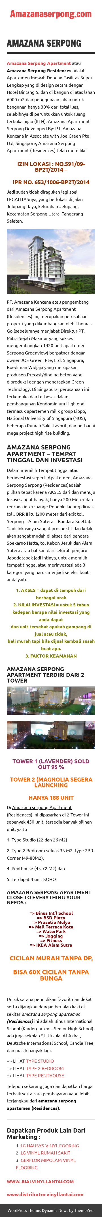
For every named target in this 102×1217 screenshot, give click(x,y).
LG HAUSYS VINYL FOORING (50, 1145)
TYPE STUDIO (40, 1060)
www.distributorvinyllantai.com (45, 1194)
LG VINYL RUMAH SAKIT (45, 1152)
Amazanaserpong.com (51, 13)
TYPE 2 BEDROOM (45, 1068)
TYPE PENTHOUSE (45, 1075)
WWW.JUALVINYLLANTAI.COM (40, 1181)
